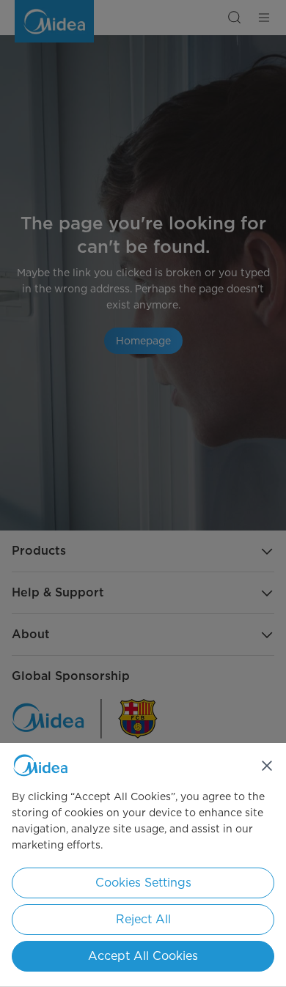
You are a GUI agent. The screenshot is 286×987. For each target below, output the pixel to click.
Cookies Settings (143, 883)
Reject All (143, 919)
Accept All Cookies (143, 956)
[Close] (267, 765)
